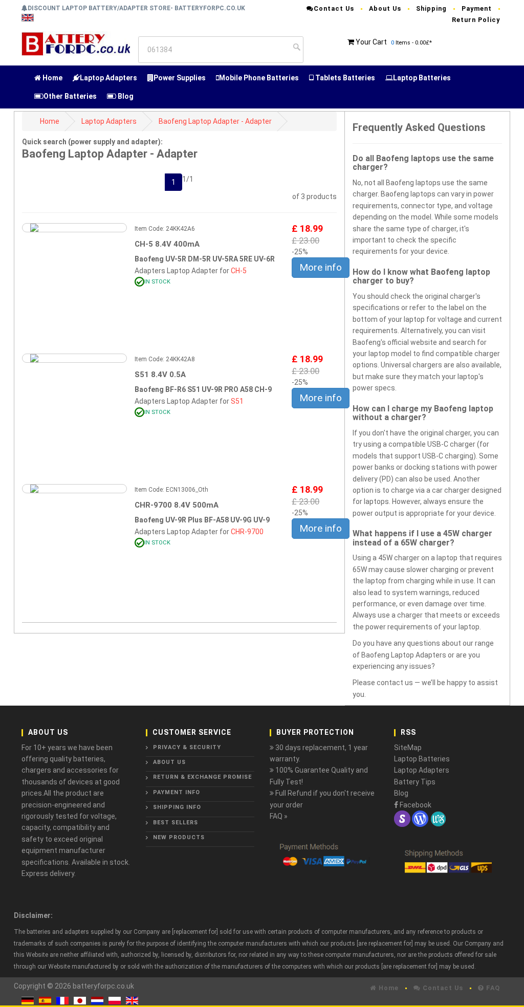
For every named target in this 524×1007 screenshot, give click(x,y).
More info (320, 267)
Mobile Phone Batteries (259, 78)
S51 (237, 401)
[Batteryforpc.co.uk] (75, 42)
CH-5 (239, 271)
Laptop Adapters (108, 78)
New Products (179, 837)
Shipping (431, 8)
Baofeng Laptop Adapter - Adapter (215, 121)
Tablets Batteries (344, 78)
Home (51, 78)
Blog (125, 96)
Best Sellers (175, 822)
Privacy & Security (187, 747)
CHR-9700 (247, 532)
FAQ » (279, 816)
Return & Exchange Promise (202, 777)
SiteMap (408, 747)
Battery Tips (414, 782)
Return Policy (476, 20)
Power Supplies (180, 78)
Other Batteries (70, 96)
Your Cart (371, 42)
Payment (477, 8)
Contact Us (334, 8)
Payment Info (176, 792)
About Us (385, 8)
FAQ (492, 988)
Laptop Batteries (422, 78)
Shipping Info (177, 807)
